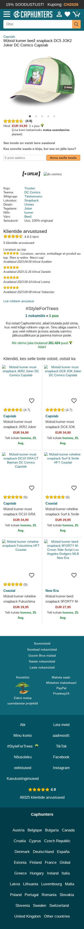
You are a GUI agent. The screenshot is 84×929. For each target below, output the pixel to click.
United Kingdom (27, 916)
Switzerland (59, 905)
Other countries (57, 916)
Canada (68, 830)
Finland (36, 862)
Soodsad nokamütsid (42, 649)
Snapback (31, 200)
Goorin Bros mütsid (42, 655)
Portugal (32, 895)
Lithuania (30, 884)
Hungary (37, 873)
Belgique (35, 830)
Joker (28, 208)
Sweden (39, 905)
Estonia (20, 862)
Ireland (52, 873)
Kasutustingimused (23, 778)
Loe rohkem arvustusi (18, 301)
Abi (22, 725)
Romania (49, 895)
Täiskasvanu (33, 196)
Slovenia (22, 905)
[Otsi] (76, 24)
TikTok (61, 746)
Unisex (29, 204)
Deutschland (43, 852)
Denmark (22, 852)
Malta (69, 884)
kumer (28, 212)
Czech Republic (57, 841)
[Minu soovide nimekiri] (67, 14)
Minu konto (22, 735)
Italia (66, 873)
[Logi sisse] (59, 14)
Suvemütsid (42, 643)
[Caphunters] (24, 14)
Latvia (15, 884)
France (50, 862)
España (63, 852)
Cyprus (35, 841)
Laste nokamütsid (42, 667)
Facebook (61, 757)
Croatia (20, 841)
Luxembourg (51, 884)
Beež (28, 216)
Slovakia (67, 895)
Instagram (61, 768)
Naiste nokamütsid (42, 661)
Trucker (29, 188)
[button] (30, 116)
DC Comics (32, 192)
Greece (20, 873)
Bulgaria (52, 830)
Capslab (9, 36)
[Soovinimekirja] (32, 400)
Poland (16, 895)
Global (65, 862)
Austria (18, 830)
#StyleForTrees (21, 746)
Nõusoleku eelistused (23, 762)
